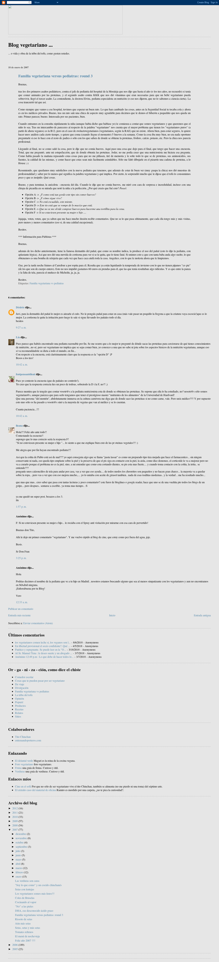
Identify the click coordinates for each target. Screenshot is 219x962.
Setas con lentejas (24, 889)
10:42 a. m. (22, 364)
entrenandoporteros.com (28, 740)
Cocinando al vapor (25, 902)
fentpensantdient (25, 374)
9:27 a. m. (21, 327)
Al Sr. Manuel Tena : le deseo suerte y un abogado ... (43, 653)
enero (19, 876)
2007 (15, 829)
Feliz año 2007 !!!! (25, 940)
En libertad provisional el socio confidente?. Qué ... (42, 646)
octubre (20, 842)
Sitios (18, 716)
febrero (20, 872)
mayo (19, 859)
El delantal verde (24, 760)
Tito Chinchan (23, 736)
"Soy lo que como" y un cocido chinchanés (38, 885)
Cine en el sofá (23, 786)
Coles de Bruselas (24, 898)
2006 (15, 944)
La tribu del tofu (24, 695)
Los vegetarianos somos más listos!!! (34, 893)
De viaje (19, 684)
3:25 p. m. (21, 558)
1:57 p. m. (21, 506)
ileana (19, 425)
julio (18, 851)
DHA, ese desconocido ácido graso (34, 910)
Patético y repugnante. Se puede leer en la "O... (40, 649)
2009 (15, 821)
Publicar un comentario (20, 609)
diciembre (21, 834)
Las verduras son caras (27, 880)
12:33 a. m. (22, 602)
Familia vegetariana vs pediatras (47, 283)
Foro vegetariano (24, 764)
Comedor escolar (24, 677)
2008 (15, 825)
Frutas (18, 768)
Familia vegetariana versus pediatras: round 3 (55, 76)
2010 (15, 817)
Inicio (112, 615)
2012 (15, 808)
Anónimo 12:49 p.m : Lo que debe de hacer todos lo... (44, 656)
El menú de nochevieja (27, 936)
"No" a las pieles (24, 906)
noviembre (22, 838)
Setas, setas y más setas (27, 927)
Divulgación (21, 688)
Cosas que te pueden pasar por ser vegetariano (40, 680)
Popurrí (19, 702)
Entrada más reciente (19, 615)
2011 (15, 812)
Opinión (19, 698)
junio (19, 855)
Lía (18, 337)
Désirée (20, 307)
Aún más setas (23, 923)
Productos (20, 705)
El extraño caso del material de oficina (35, 790)
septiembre (22, 846)
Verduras (20, 771)
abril (18, 863)
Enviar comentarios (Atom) (38, 623)
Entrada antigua (202, 615)
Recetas (19, 709)
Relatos (19, 713)
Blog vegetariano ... (30, 45)
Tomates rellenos (24, 932)
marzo (19, 868)
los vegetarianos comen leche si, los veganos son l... (42, 642)
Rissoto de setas (23, 919)
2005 (15, 949)
